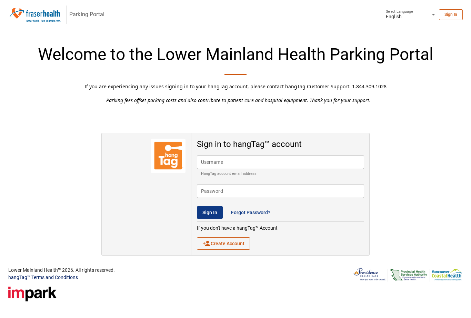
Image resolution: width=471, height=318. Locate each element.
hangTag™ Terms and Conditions (43, 277)
